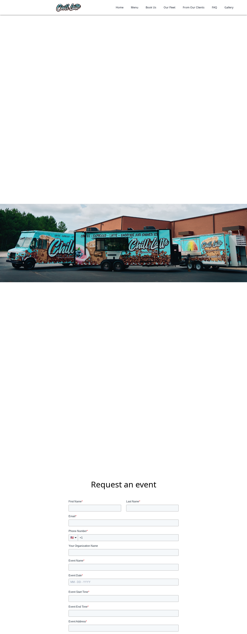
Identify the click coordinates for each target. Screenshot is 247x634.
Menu (134, 7)
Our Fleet (169, 7)
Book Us (151, 7)
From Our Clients (193, 7)
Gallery (228, 7)
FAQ (214, 7)
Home (120, 7)
